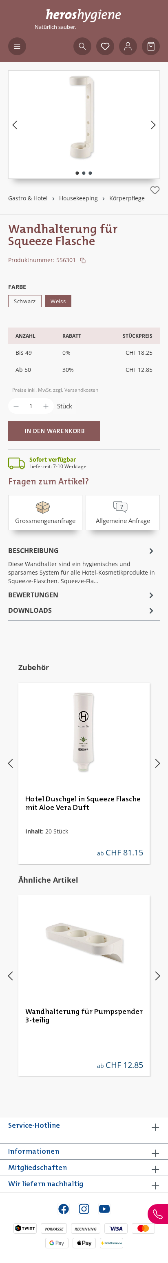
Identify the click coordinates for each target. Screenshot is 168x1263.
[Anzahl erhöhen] (46, 406)
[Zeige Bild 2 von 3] (84, 173)
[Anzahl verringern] (16, 406)
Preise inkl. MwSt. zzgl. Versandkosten (55, 389)
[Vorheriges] (15, 124)
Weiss (58, 301)
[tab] (82, 565)
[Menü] (17, 46)
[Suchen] (82, 46)
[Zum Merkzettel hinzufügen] (155, 190)
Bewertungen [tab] (33, 594)
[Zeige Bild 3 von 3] (90, 173)
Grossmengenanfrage (45, 520)
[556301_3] (84, 116)
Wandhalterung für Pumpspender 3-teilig (84, 1016)
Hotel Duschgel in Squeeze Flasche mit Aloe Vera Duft (83, 803)
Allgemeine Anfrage (123, 520)
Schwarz (25, 301)
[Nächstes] (153, 124)
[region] (84, 124)
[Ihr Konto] (128, 46)
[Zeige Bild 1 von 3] (77, 173)
